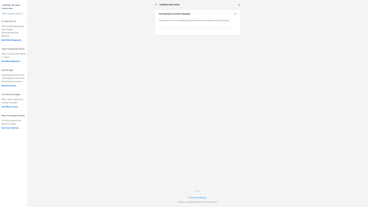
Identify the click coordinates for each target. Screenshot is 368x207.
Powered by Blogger (198, 197)
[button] (235, 14)
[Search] (239, 5)
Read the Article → (10, 86)
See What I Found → (11, 107)
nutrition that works (170, 4)
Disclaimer (197, 191)
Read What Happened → (12, 40)
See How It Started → (11, 128)
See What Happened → (12, 61)
